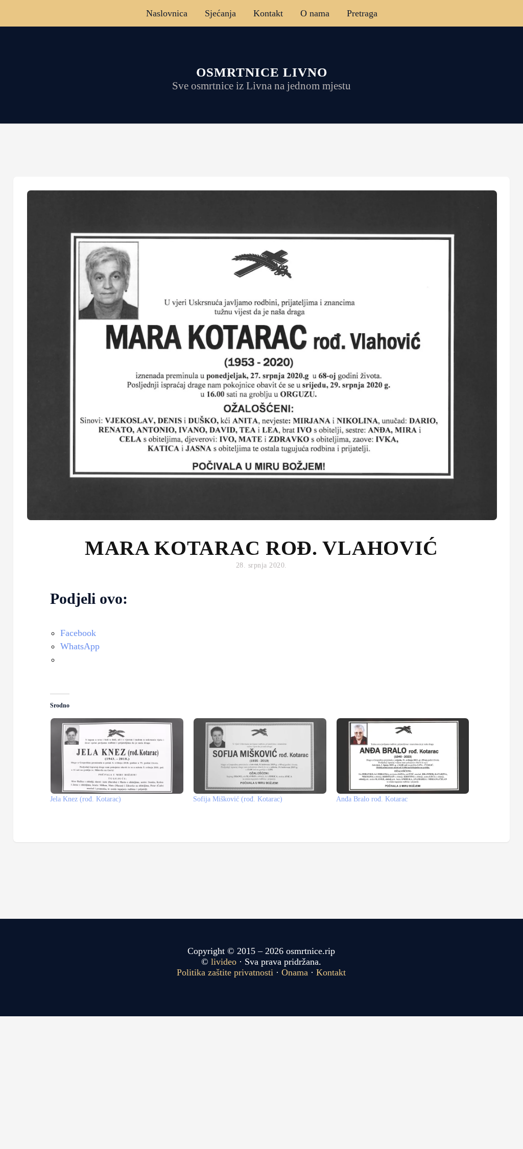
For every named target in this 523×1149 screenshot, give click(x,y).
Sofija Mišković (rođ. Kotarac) (237, 799)
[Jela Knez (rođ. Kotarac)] (116, 756)
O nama (314, 13)
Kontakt (268, 13)
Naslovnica (166, 13)
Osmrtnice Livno (261, 72)
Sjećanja (220, 13)
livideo (225, 962)
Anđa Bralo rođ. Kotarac (372, 799)
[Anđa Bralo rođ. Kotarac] (402, 756)
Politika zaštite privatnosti (225, 972)
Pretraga (362, 13)
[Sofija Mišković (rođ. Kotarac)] (259, 756)
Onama (294, 972)
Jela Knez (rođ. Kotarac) (85, 799)
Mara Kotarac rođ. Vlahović (261, 547)
